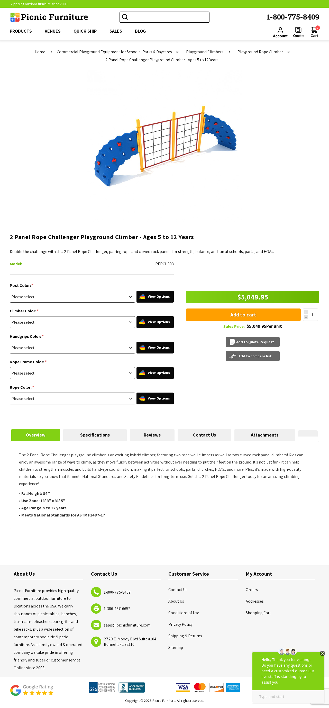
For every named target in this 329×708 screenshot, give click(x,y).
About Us (176, 601)
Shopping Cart (258, 612)
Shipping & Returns (185, 636)
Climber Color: (23, 311)
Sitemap (175, 647)
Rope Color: (21, 387)
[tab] (35, 435)
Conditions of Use (183, 612)
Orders (252, 589)
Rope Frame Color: (27, 362)
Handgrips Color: (26, 336)
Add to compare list (255, 356)
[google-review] (31, 693)
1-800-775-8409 (293, 17)
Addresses (255, 601)
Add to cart (243, 314)
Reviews (152, 435)
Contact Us (204, 435)
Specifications (95, 435)
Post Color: (21, 285)
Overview (35, 435)
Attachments (264, 435)
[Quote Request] (298, 32)
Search (125, 17)
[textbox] (169, 17)
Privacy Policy (180, 624)
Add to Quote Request (255, 342)
